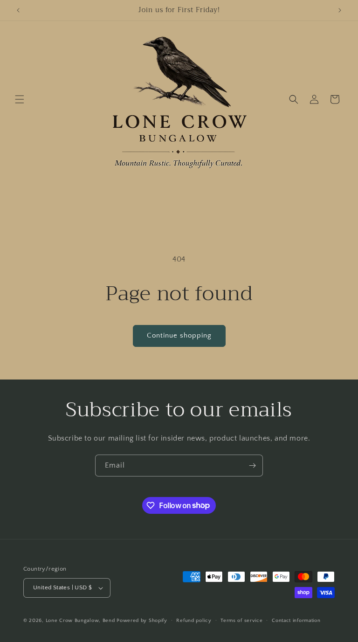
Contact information (296, 620)
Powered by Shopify (142, 620)
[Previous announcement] (18, 10)
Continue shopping (179, 335)
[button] (19, 99)
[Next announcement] (340, 10)
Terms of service (241, 620)
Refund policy (193, 620)
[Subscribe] (252, 465)
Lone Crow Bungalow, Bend (80, 620)
